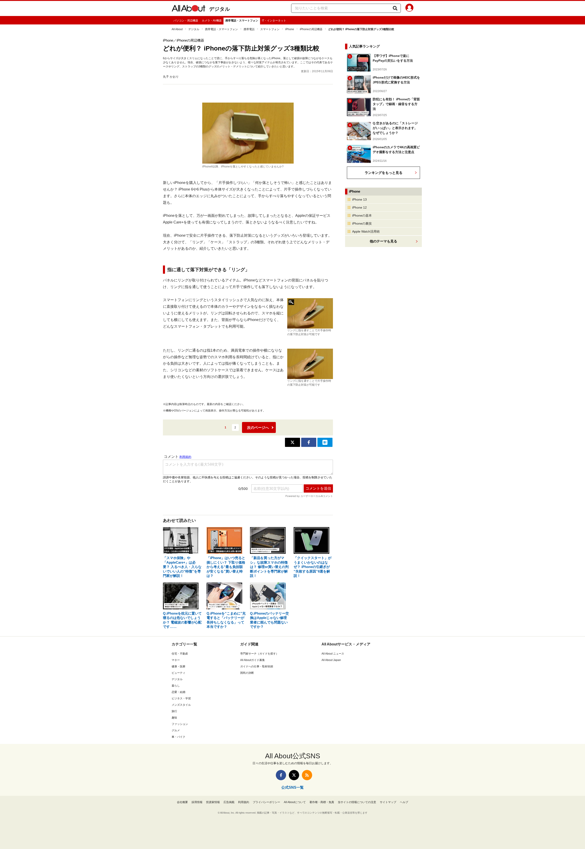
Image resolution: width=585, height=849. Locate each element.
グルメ (176, 730)
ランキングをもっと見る (383, 173)
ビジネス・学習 (181, 698)
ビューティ (178, 672)
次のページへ (258, 428)
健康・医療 (178, 666)
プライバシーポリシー (266, 802)
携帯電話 (249, 29)
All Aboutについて (295, 802)
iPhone (289, 29)
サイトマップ (388, 802)
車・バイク (178, 736)
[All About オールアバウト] (188, 9)
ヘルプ (404, 802)
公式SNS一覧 (292, 787)
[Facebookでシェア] (308, 442)
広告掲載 (228, 802)
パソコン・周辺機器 (185, 20)
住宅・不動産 (180, 653)
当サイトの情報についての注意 (357, 802)
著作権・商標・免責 (321, 802)
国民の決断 (247, 672)
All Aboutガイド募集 (252, 660)
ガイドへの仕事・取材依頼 (256, 666)
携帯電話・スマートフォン (241, 20)
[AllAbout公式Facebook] (281, 775)
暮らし (176, 685)
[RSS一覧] (307, 775)
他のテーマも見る (383, 241)
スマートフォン (269, 29)
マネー (176, 660)
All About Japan (331, 660)
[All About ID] (409, 8)
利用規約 (243, 802)
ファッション (180, 724)
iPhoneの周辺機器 (311, 29)
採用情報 (196, 802)
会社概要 (182, 802)
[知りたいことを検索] (395, 8)
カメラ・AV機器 (212, 20)
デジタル (219, 9)
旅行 (174, 711)
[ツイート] (292, 442)
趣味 (174, 717)
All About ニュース (333, 653)
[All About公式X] (294, 775)
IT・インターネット (274, 20)
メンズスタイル (181, 704)
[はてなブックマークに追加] (324, 442)
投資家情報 (213, 802)
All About (177, 29)
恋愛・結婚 (178, 692)
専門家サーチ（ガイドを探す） (259, 653)
